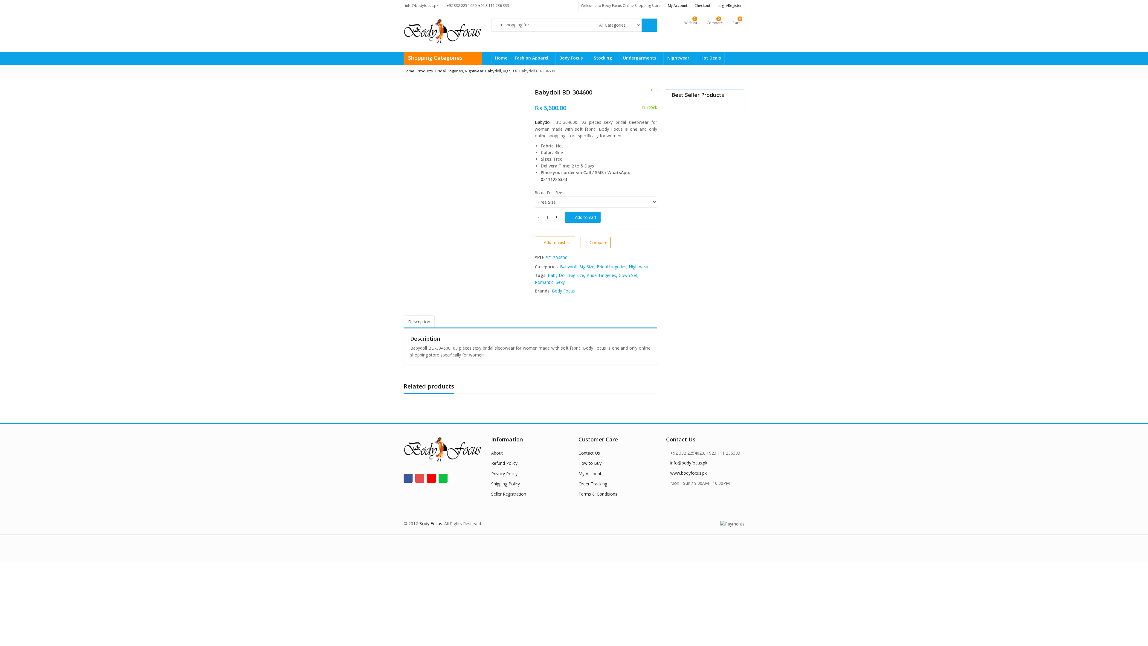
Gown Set (628, 275)
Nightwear (679, 58)
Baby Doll (557, 275)
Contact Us (589, 453)
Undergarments (640, 58)
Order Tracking (592, 484)
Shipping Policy (505, 484)
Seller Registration (508, 494)
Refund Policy (504, 463)
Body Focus (571, 58)
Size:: (540, 192)
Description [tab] (419, 321)
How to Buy (590, 463)
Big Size (586, 266)
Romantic (544, 282)
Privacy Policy (504, 473)
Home (501, 58)
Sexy (560, 282)
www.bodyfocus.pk (688, 473)
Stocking (603, 58)
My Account (590, 473)
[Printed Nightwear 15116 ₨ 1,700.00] (648, 90)
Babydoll (568, 266)
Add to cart (585, 217)
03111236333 (554, 179)
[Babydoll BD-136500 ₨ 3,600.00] (654, 90)
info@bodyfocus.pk (688, 463)
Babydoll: (543, 122)
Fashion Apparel (532, 58)
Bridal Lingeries (611, 266)
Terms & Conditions (597, 494)
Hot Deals (710, 58)
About (497, 453)
